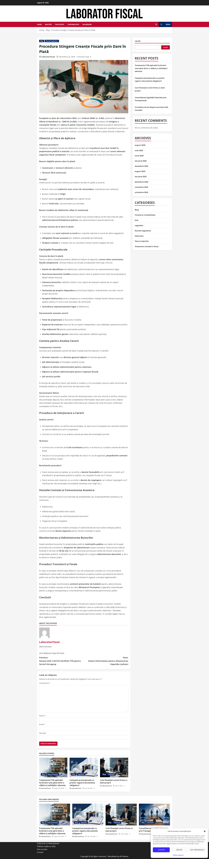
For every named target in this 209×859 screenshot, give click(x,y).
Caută (137, 41)
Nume (42, 716)
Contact (40, 852)
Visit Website (45, 653)
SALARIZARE (87, 24)
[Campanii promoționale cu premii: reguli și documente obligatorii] (84, 767)
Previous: (60, 660)
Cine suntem (42, 849)
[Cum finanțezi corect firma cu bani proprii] (114, 767)
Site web (42, 733)
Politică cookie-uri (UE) (46, 846)
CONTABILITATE (73, 24)
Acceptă (161, 850)
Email (42, 724)
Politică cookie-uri (178, 855)
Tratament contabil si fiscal (146, 246)
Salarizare (139, 236)
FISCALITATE (59, 24)
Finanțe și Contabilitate (145, 215)
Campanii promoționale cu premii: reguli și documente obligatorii (82, 783)
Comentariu (44, 683)
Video (168, 24)
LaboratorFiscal (48, 57)
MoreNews (112, 856)
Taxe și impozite (52, 774)
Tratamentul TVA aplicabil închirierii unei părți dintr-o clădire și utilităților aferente (52, 783)
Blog (41, 41)
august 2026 (140, 145)
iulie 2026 (139, 150)
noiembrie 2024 (141, 187)
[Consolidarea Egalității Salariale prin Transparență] (154, 814)
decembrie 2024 (141, 182)
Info (136, 220)
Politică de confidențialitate (48, 843)
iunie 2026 (139, 155)
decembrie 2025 (141, 166)
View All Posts (58, 653)
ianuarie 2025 (141, 176)
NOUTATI (48, 24)
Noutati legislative (52, 41)
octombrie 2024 (141, 192)
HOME (39, 24)
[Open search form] (156, 24)
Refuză (179, 850)
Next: (108, 660)
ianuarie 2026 (141, 161)
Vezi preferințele (197, 850)
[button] (205, 831)
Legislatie (81, 774)
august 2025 (140, 171)
